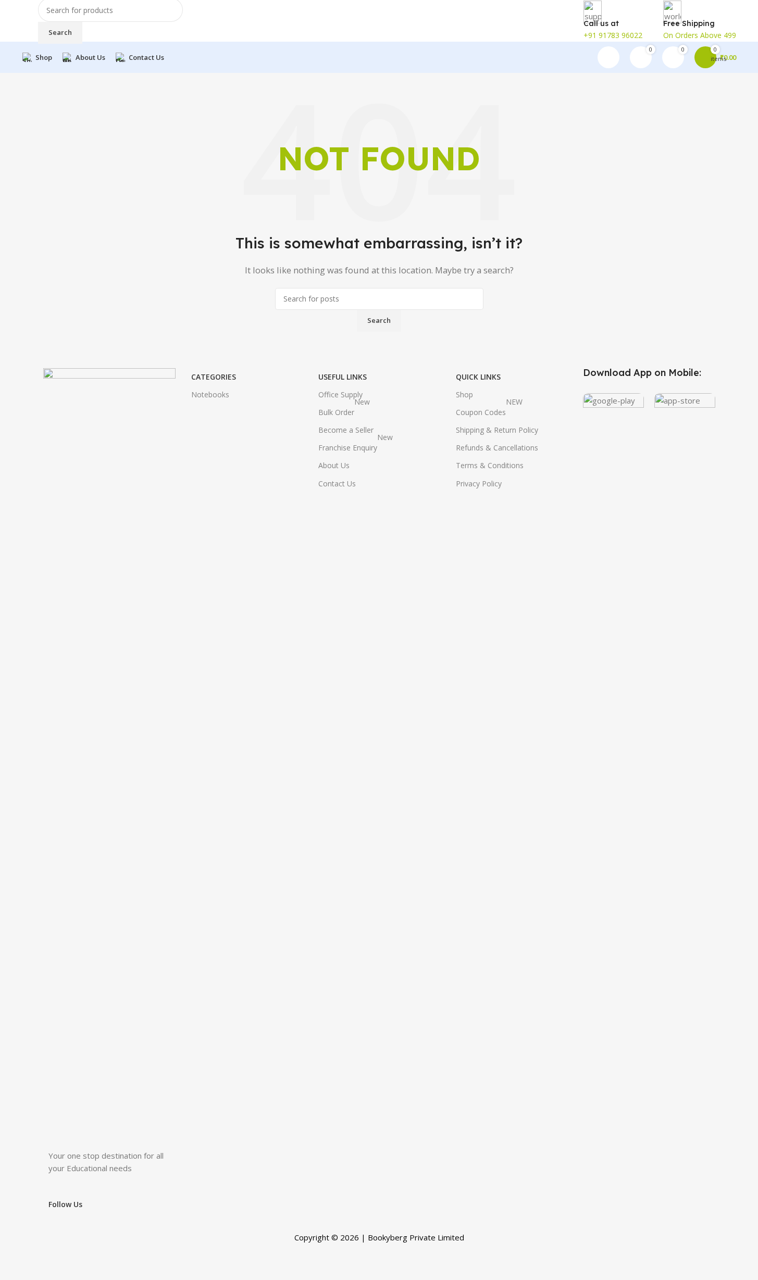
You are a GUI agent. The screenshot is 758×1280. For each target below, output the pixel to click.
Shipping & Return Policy (497, 430)
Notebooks (210, 394)
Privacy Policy (479, 483)
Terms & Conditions (490, 465)
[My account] (608, 57)
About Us (334, 465)
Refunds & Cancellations (497, 448)
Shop (464, 394)
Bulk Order (344, 410)
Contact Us (337, 483)
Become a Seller (346, 430)
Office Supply (340, 394)
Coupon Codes (489, 410)
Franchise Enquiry (355, 446)
